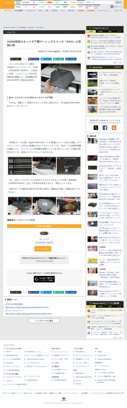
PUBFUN (98, 363)
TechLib (78, 384)
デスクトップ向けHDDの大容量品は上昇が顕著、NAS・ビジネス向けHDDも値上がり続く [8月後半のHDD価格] (107, 43)
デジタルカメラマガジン (14, 377)
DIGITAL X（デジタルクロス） (37, 366)
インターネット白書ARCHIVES (16, 384)
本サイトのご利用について (12, 393)
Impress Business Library (35, 359)
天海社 (100, 352)
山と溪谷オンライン (61, 369)
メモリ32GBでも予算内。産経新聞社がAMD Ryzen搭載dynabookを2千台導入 (110, 109)
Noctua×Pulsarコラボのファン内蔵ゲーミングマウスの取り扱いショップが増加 (110, 293)
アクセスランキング (100, 28)
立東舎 (56, 363)
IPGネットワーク (101, 369)
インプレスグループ (97, 393)
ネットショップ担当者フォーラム (38, 355)
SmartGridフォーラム (34, 352)
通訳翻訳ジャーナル (82, 359)
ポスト (17, 59)
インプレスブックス (33, 376)
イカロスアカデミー (82, 366)
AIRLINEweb (80, 352)
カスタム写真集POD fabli (107, 376)
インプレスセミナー (33, 363)
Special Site (97, 67)
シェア (35, 59)
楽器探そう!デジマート (61, 355)
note (60, 59)
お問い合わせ (28, 393)
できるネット (10, 381)
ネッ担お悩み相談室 (12, 370)
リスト (25, 59)
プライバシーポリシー (71, 393)
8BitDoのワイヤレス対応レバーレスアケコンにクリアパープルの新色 (110, 187)
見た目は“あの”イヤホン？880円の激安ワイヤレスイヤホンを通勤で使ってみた (110, 230)
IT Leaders (9, 363)
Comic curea (102, 355)
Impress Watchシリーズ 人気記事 (105, 303)
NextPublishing (32, 380)
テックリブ (77, 381)
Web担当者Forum (12, 355)
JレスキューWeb (81, 363)
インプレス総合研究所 (13, 359)
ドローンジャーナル (12, 366)
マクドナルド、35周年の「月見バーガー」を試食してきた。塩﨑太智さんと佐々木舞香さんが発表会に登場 (106, 334)
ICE (96, 348)
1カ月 (119, 31)
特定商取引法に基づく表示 (115, 393)
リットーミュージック (61, 352)
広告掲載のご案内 (41, 393)
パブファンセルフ (104, 366)
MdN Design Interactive (84, 377)
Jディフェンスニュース (84, 355)
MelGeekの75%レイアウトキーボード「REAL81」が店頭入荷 (110, 168)
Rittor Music (56, 348)
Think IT (8, 352)
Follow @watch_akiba (44, 261)
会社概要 (85, 393)
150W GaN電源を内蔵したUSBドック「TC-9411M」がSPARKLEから (110, 284)
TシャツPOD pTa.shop (106, 373)
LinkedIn (72, 59)
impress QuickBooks (104, 359)
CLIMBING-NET (59, 373)
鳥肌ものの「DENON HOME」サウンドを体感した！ (109, 83)
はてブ (48, 59)
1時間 (91, 31)
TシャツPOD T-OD (61, 359)
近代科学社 (55, 377)
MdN (75, 370)
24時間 (100, 31)
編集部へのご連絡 (56, 393)
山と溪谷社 (55, 366)
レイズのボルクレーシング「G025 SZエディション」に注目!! (110, 91)
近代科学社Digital (60, 380)
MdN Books (80, 373)
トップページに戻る (44, 321)
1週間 (110, 31)
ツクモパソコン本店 (24, 74)
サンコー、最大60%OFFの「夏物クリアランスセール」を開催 (110, 262)
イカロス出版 (77, 348)
